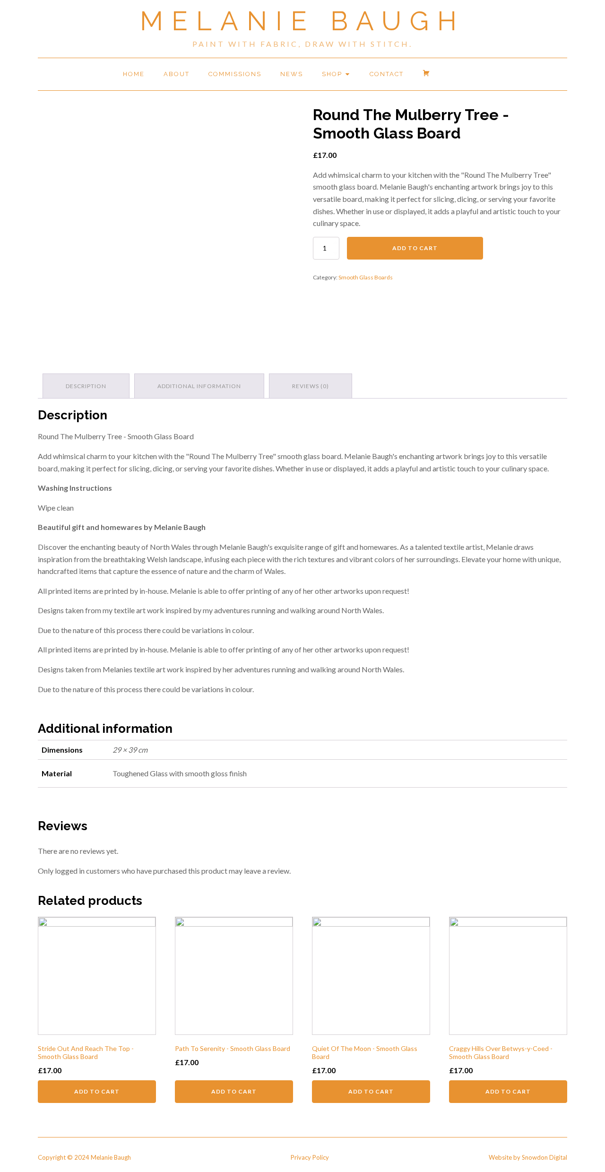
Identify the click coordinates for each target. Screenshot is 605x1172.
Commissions (234, 74)
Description (86, 386)
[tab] (86, 386)
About (177, 74)
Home (134, 74)
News (291, 74)
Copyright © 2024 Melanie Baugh (84, 1157)
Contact (387, 74)
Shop (332, 74)
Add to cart (415, 248)
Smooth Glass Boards (365, 277)
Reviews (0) (310, 386)
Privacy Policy (310, 1157)
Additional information (199, 386)
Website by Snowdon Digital (528, 1157)
